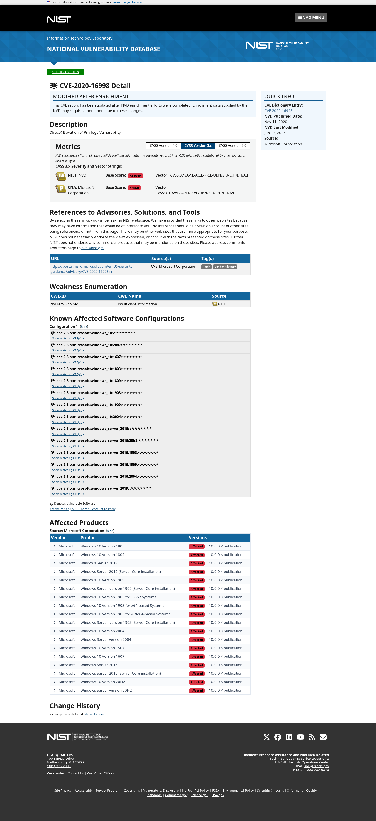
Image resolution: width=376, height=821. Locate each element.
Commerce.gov (176, 795)
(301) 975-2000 (59, 766)
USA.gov (218, 795)
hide (84, 327)
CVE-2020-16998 (278, 110)
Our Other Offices (100, 773)
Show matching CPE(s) (67, 338)
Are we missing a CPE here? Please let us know (82, 509)
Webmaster (55, 773)
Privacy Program (108, 790)
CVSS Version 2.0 (232, 145)
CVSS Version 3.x (198, 145)
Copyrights (132, 790)
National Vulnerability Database (103, 49)
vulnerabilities (65, 72)
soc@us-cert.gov (316, 766)
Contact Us (76, 773)
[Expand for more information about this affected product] (54, 546)
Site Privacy (62, 790)
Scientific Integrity (270, 790)
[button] (311, 17)
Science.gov (199, 795)
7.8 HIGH (135, 175)
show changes (94, 714)
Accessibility (83, 790)
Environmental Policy (238, 790)
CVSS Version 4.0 (163, 145)
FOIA (215, 790)
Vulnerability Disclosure (161, 790)
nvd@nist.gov (92, 247)
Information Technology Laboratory (79, 38)
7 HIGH (134, 188)
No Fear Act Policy (195, 790)
